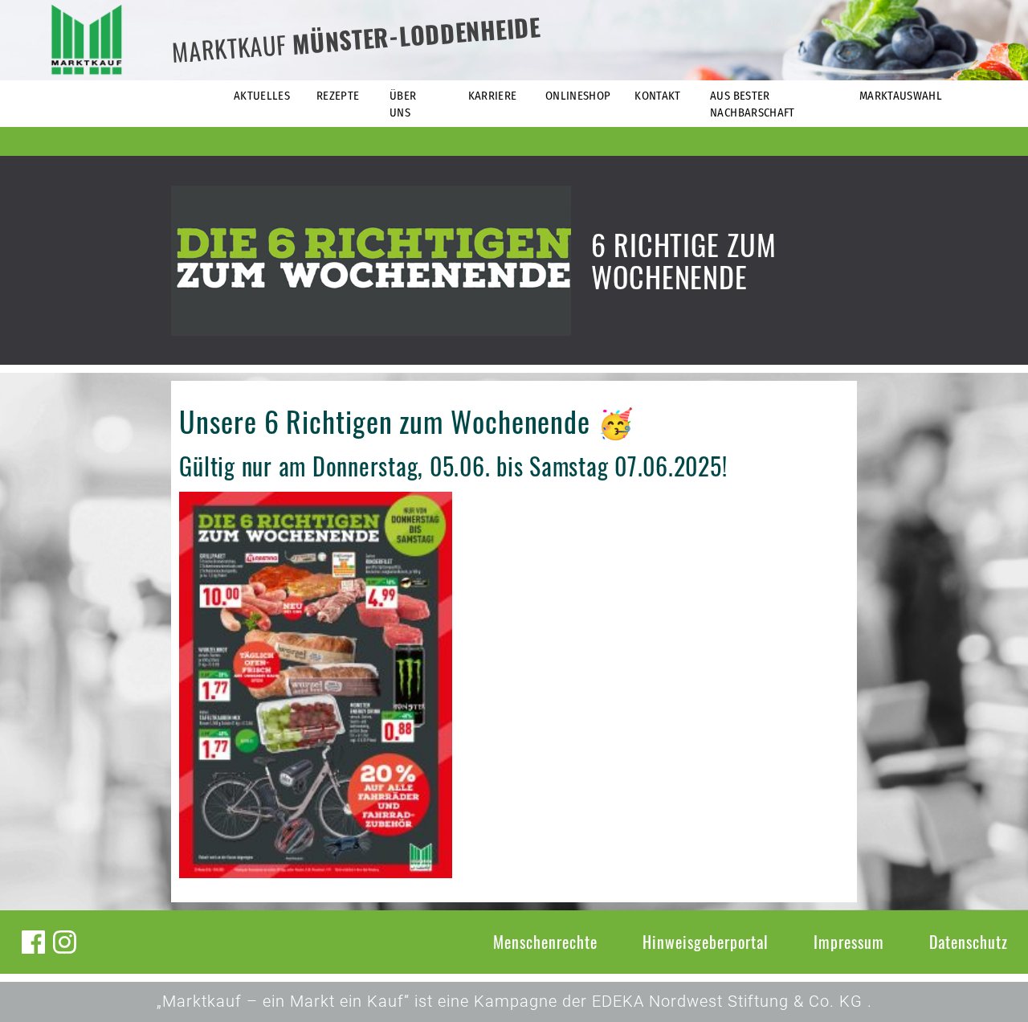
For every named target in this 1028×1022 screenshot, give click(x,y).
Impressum (849, 942)
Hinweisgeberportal (705, 942)
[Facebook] (33, 942)
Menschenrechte (545, 942)
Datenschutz (968, 942)
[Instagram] (64, 942)
